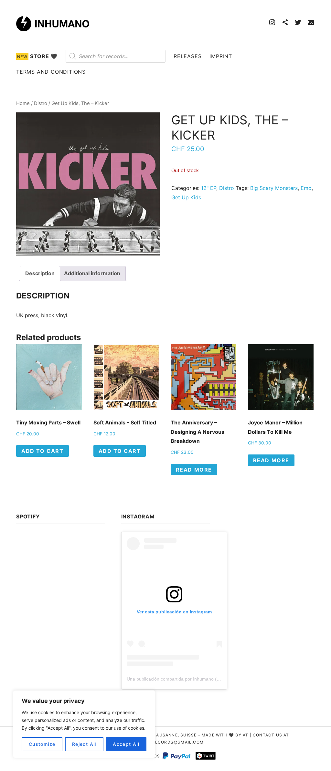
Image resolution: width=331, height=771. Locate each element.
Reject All (84, 744)
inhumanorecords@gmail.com (165, 742)
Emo (306, 188)
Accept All (126, 744)
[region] (84, 724)
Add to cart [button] (42, 451)
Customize (42, 744)
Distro (40, 103)
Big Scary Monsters (274, 188)
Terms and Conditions (51, 71)
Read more (194, 469)
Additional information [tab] (92, 273)
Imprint (220, 56)
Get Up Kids (186, 197)
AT (245, 735)
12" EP (208, 188)
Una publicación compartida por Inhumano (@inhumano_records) (194, 679)
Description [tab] (40, 273)
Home (23, 103)
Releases (187, 56)
